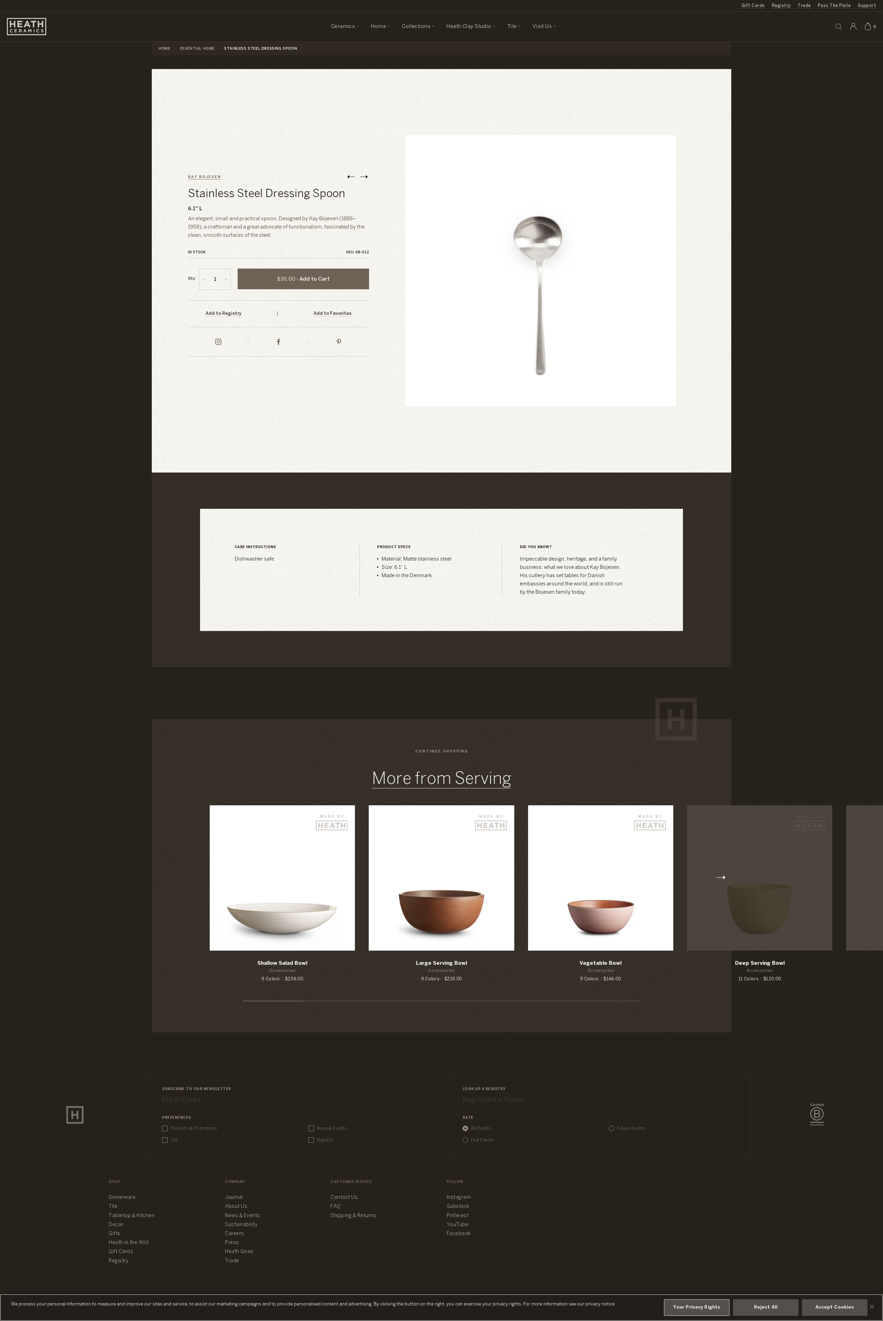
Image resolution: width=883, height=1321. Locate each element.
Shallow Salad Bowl (282, 963)
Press (232, 1243)
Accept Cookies (834, 1307)
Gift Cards (753, 6)
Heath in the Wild (129, 1243)
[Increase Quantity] (225, 279)
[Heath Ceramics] (75, 1115)
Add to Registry (223, 313)
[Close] (872, 1306)
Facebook (459, 1234)
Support (867, 6)
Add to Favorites (332, 313)
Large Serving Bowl (441, 963)
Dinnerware (122, 1197)
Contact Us (344, 1197)
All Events (481, 1128)
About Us (236, 1206)
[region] (441, 1307)
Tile (174, 1140)
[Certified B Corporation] (817, 1115)
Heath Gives (239, 1252)
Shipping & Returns (353, 1216)
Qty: (192, 278)
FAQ (335, 1206)
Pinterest (458, 1216)
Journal (234, 1197)
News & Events (332, 1128)
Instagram (459, 1197)
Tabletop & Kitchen (132, 1216)
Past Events (482, 1140)
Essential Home (197, 48)
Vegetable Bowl (600, 963)
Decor (116, 1225)
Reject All (765, 1307)
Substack (458, 1206)
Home (164, 48)
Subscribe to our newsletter (196, 1089)
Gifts (114, 1234)
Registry (781, 6)
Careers (234, 1234)
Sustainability (241, 1225)
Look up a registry (484, 1089)
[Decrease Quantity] (203, 279)
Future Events (631, 1128)
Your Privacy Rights (696, 1307)
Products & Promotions (193, 1128)
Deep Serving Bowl (760, 963)
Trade (804, 6)
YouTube (458, 1225)
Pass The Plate (834, 6)
